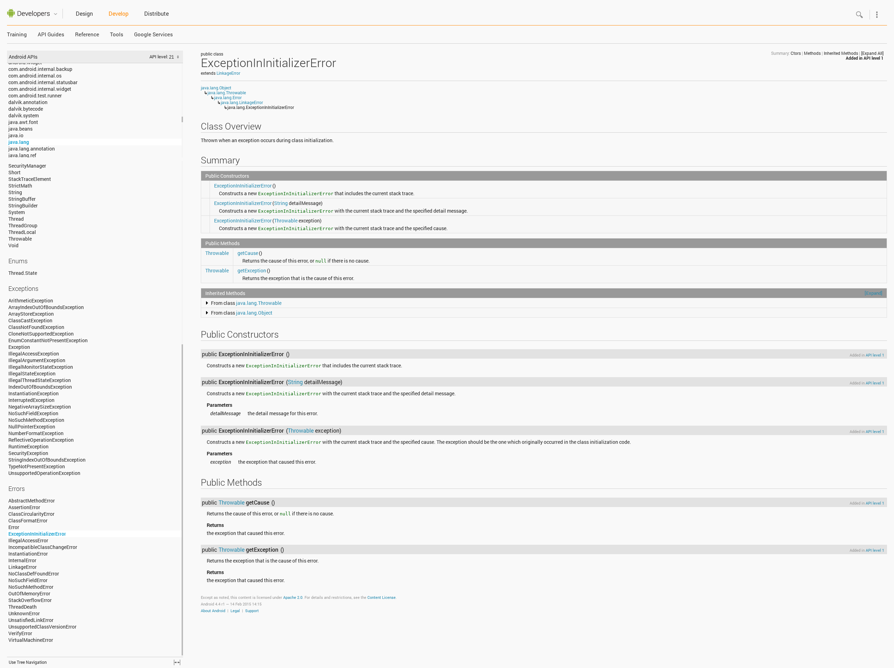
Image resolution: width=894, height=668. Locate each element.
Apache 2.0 (292, 597)
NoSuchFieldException (33, 413)
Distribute (156, 13)
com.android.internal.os (34, 75)
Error (13, 527)
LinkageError (22, 567)
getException (251, 270)
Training (17, 34)
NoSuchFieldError (27, 580)
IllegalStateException (32, 373)
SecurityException (28, 453)
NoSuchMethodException (36, 420)
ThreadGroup (22, 225)
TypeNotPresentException (36, 466)
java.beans (20, 128)
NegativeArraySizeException (39, 406)
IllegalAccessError (28, 540)
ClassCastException (30, 320)
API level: (159, 56)
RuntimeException (28, 446)
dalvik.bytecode (25, 108)
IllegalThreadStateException (39, 380)
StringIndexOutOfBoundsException (47, 459)
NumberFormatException (36, 433)
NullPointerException (31, 426)
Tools (116, 34)
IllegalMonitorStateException (40, 367)
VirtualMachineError (30, 640)
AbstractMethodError (31, 500)
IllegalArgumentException (36, 360)
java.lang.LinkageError (242, 102)
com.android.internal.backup (40, 69)
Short (14, 172)
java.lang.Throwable (226, 92)
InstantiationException (33, 393)
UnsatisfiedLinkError (30, 620)
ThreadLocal (22, 232)
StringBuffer (22, 199)
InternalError (22, 560)
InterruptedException (31, 400)
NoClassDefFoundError (33, 573)
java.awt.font (23, 122)
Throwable (20, 238)
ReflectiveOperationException (41, 439)
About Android (213, 610)
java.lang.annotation (31, 148)
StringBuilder (23, 205)
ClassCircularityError (31, 514)
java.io (15, 135)
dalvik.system (23, 115)
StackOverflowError (30, 600)
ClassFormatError (27, 520)
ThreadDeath (22, 606)
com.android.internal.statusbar (43, 82)
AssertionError (24, 507)
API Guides (51, 34)
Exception (19, 347)
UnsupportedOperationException (44, 473)
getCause (247, 253)
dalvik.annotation (27, 102)
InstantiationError (28, 553)
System (16, 212)
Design (84, 13)
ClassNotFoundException (36, 327)
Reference (87, 34)
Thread (16, 218)
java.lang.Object (216, 87)
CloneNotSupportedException (41, 333)
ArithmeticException (30, 300)
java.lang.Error (228, 97)
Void (13, 245)
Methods (812, 53)
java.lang (18, 142)
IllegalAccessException (33, 353)
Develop (119, 13)
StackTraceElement (29, 179)
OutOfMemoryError (29, 593)
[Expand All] (872, 53)
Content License (381, 597)
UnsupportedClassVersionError (42, 626)
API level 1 (874, 58)
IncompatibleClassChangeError (42, 547)
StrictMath (20, 185)
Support (252, 610)
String (15, 192)
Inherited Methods (841, 53)
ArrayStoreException (31, 313)
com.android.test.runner (35, 95)
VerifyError (20, 633)
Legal (235, 610)
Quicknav (55, 14)
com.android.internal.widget (39, 89)
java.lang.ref (22, 155)
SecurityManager (27, 165)
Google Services (153, 34)
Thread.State (22, 273)
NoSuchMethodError (30, 586)
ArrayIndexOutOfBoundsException (46, 307)
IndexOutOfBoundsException (40, 386)
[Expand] (873, 293)
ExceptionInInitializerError (37, 533)
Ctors (796, 53)
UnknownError (24, 613)
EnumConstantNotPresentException (48, 340)
